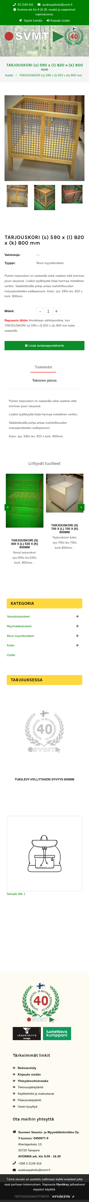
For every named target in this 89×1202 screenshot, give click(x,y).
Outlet (11, 655)
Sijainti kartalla (32, 20)
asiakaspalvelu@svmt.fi (57, 4)
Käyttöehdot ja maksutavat (35, 1093)
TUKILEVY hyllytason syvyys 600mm (44, 779)
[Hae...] (44, 47)
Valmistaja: (13, 254)
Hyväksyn (63, 1196)
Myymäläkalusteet (19, 626)
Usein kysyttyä (27, 1106)
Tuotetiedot (43, 367)
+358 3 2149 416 (29, 1163)
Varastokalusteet (18, 616)
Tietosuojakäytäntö (30, 1087)
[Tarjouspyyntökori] (51, 48)
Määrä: (9, 311)
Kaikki (9, 75)
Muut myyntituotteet (20, 636)
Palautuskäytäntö (29, 1100)
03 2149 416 (25, 4)
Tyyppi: (10, 263)
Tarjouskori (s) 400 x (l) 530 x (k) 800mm (24, 544)
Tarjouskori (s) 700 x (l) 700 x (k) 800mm (64, 529)
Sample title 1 (16, 894)
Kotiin (10, 645)
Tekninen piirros (44, 380)
